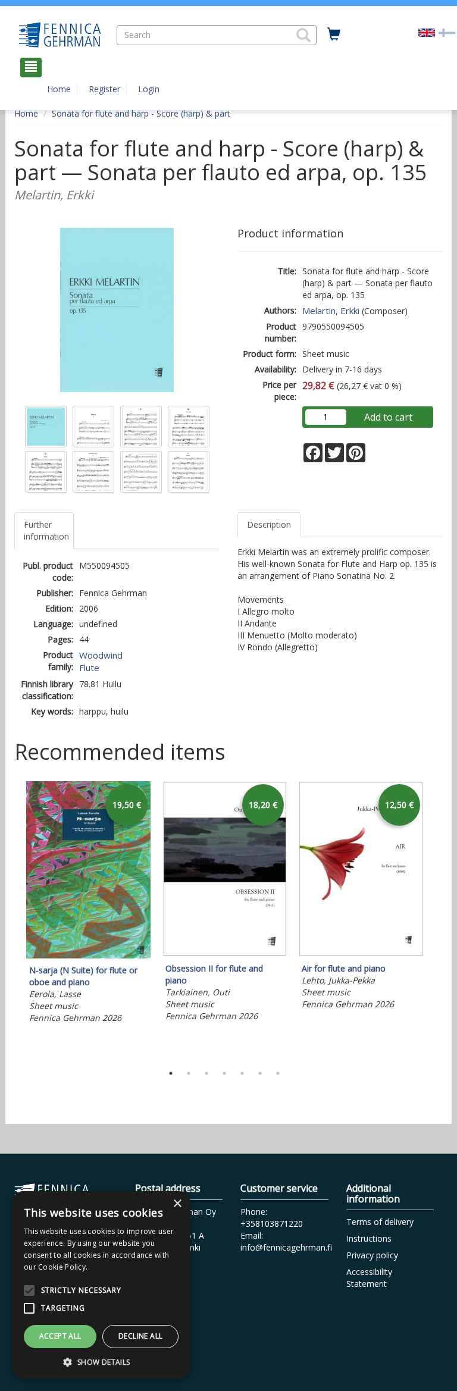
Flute (89, 667)
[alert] (101, 1285)
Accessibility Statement (369, 1277)
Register (104, 89)
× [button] (177, 1203)
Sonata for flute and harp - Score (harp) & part (141, 113)
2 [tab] (189, 1073)
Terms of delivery (380, 1221)
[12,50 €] (361, 953)
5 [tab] (242, 1073)
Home (59, 89)
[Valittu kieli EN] (427, 31)
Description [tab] (269, 524)
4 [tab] (224, 1073)
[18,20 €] (224, 953)
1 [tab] (171, 1073)
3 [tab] (206, 1073)
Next (437, 920)
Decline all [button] (140, 1336)
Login (148, 89)
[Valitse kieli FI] (447, 31)
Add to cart (388, 417)
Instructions (369, 1238)
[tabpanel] (88, 904)
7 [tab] (278, 1073)
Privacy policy (372, 1255)
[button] (303, 35)
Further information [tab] (46, 530)
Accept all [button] (60, 1336)
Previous (11, 920)
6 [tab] (260, 1073)
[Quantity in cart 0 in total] (334, 34)
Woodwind (101, 655)
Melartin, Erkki (330, 311)
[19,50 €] (88, 955)
